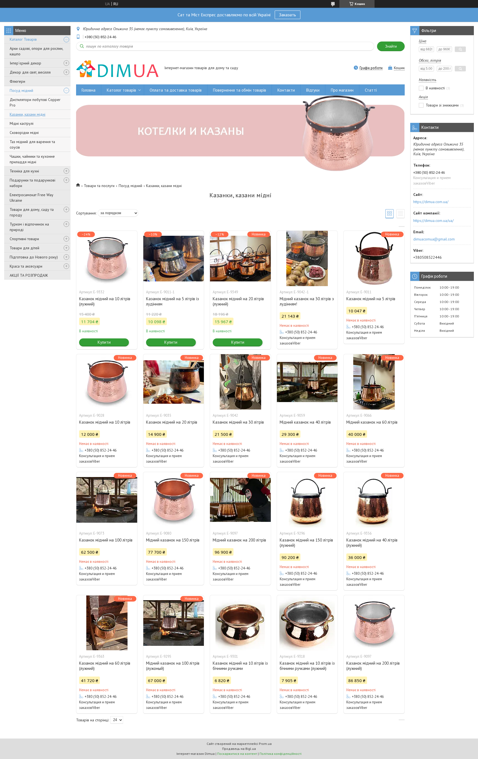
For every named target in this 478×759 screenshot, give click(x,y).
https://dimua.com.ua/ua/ (433, 220)
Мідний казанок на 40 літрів (305, 422)
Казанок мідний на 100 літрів (106, 540)
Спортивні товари (24, 238)
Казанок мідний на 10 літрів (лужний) (104, 301)
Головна (88, 90)
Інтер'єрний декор (25, 63)
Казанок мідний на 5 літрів (370, 298)
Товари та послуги (99, 185)
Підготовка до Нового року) (34, 257)
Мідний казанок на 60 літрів (372, 422)
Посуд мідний (21, 90)
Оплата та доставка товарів (176, 90)
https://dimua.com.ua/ (430, 201)
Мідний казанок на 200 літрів (239, 540)
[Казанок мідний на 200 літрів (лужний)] (374, 623)
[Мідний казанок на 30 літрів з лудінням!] (307, 258)
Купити (104, 342)
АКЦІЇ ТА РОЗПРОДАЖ (29, 275)
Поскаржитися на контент (237, 754)
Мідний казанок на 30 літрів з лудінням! (307, 301)
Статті (371, 90)
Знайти (391, 46)
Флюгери (17, 81)
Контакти (286, 90)
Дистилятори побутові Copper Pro (35, 102)
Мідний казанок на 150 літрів (172, 540)
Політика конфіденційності (280, 754)
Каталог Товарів (23, 39)
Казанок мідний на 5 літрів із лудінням (172, 301)
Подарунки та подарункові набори (32, 183)
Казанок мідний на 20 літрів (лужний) (238, 301)
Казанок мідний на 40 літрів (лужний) (372, 542)
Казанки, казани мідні (27, 114)
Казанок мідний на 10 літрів (104, 422)
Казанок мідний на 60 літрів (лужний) (104, 665)
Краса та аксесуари (26, 266)
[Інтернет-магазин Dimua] (117, 68)
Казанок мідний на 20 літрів (171, 422)
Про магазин (342, 90)
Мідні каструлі (21, 123)
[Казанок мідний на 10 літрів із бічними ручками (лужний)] (307, 623)
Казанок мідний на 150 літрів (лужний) (306, 542)
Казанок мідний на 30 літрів (238, 422)
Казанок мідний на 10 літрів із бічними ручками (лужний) (307, 665)
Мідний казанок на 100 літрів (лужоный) (172, 665)
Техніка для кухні (24, 171)
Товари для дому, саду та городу (32, 212)
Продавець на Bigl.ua (239, 749)
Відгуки (312, 90)
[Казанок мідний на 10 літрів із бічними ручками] (240, 623)
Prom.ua (265, 744)
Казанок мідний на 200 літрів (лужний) (373, 665)
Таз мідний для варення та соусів (32, 144)
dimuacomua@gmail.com (434, 239)
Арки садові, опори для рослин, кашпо (36, 51)
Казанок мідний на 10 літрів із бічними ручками (240, 665)
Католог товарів (121, 90)
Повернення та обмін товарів (239, 90)
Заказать (287, 14)
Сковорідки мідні (24, 132)
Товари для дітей (24, 247)
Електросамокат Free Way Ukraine (31, 197)
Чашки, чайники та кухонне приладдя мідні (32, 159)
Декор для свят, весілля (30, 72)
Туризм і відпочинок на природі (29, 227)
